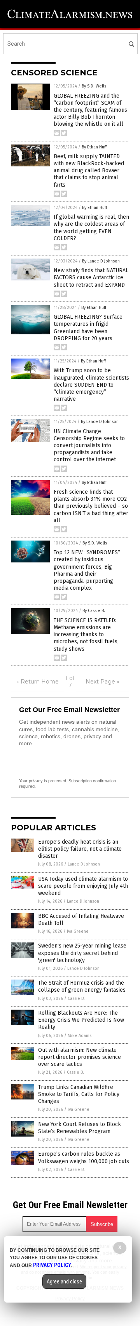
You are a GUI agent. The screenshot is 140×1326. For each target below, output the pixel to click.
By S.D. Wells (94, 86)
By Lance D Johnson (101, 261)
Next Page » (102, 681)
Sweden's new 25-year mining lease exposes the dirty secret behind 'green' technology (82, 952)
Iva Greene (78, 931)
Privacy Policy (52, 1265)
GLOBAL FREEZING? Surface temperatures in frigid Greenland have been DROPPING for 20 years (88, 328)
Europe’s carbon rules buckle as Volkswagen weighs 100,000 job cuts (83, 1157)
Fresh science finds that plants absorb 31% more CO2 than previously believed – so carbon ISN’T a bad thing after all (91, 506)
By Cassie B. (93, 610)
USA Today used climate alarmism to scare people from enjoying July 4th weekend (83, 886)
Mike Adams (79, 1035)
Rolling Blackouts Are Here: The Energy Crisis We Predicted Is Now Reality (81, 1020)
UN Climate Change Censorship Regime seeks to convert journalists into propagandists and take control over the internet (89, 445)
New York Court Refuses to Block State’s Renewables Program (79, 1128)
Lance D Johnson (84, 864)
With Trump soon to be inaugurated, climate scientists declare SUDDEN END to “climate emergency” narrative (91, 384)
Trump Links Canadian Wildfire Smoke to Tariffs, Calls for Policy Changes (78, 1094)
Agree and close (64, 1281)
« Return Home (37, 681)
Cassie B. (76, 998)
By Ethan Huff (94, 147)
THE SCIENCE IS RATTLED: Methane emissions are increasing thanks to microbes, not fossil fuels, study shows (86, 634)
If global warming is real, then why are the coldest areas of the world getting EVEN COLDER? (91, 228)
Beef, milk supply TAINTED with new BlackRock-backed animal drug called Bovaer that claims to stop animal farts (89, 170)
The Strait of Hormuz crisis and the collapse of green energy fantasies (82, 986)
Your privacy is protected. (43, 780)
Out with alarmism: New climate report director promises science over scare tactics (79, 1057)
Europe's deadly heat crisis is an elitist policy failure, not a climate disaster (80, 849)
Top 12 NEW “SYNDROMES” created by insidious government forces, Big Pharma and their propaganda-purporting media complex (87, 570)
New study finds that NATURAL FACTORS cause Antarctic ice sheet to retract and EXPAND (91, 277)
